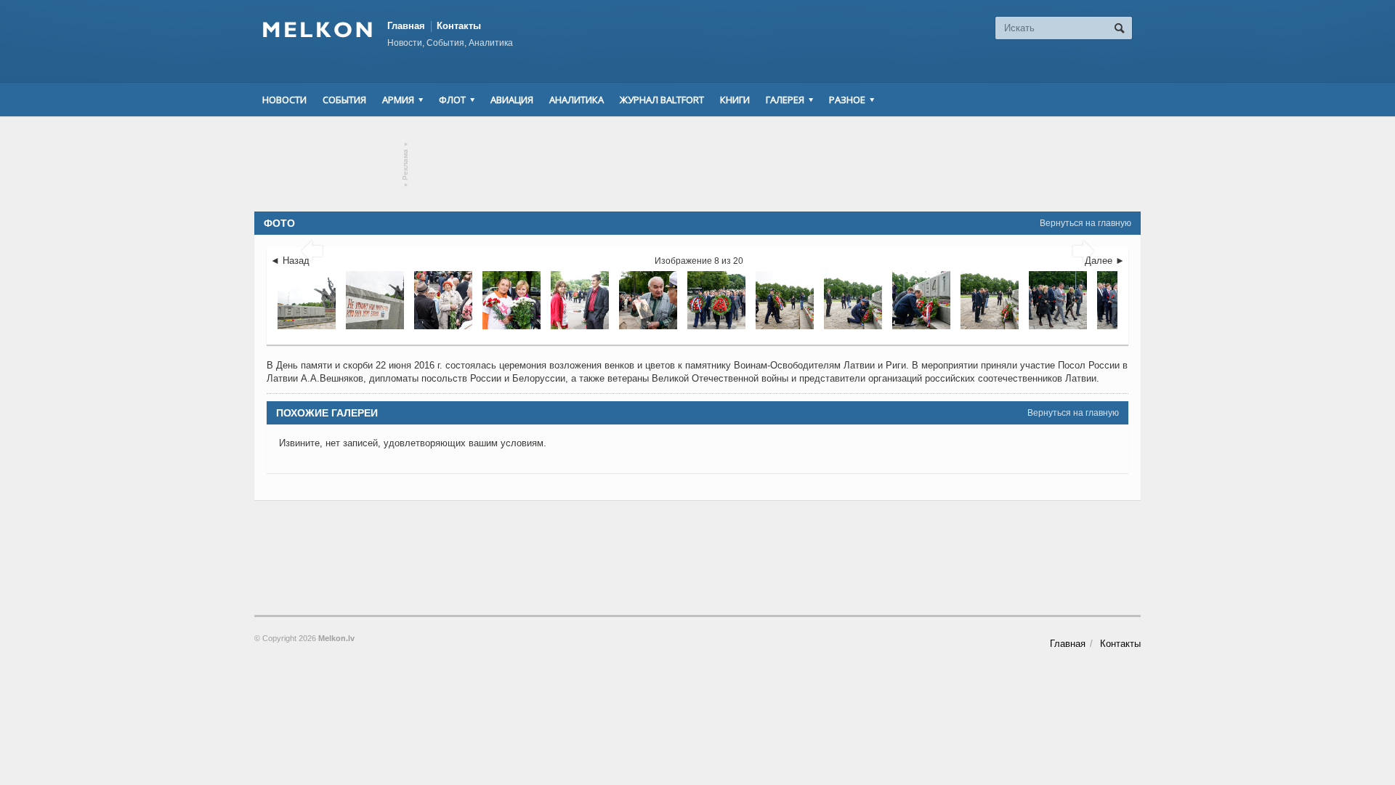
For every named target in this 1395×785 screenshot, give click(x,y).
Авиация (511, 99)
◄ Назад (290, 260)
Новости (284, 99)
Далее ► (1105, 260)
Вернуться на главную (1085, 223)
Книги (735, 99)
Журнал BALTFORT (662, 99)
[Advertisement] (697, 164)
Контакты (459, 25)
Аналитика (576, 99)
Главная (406, 25)
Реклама (406, 164)
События (344, 99)
